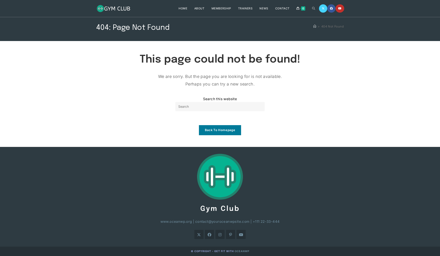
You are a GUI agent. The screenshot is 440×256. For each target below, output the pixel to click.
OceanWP (242, 251)
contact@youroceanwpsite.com (222, 221)
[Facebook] (331, 8)
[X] (323, 8)
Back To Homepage (220, 130)
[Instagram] (220, 234)
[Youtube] (340, 8)
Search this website (220, 99)
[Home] (314, 26)
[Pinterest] (230, 234)
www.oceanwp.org (176, 221)
